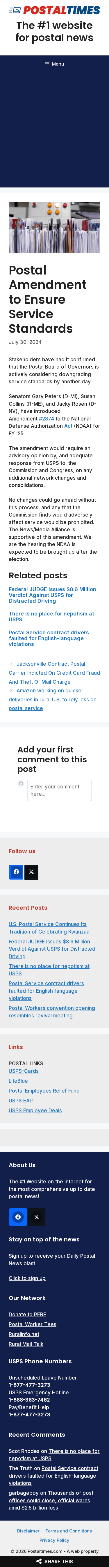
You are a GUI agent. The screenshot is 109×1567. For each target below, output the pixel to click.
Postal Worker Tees (32, 1324)
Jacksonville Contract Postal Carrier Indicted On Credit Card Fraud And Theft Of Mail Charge (54, 673)
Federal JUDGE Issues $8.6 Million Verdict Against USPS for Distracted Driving (52, 595)
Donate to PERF (27, 1314)
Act (68, 426)
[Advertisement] (54, 130)
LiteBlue (18, 1081)
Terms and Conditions (68, 1531)
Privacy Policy (54, 1540)
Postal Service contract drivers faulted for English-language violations (49, 638)
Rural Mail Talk (26, 1344)
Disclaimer (28, 1531)
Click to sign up (27, 1278)
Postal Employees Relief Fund (44, 1091)
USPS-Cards (24, 1071)
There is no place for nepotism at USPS (51, 616)
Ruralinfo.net (24, 1334)
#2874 (46, 419)
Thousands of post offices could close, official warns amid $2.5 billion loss (51, 1500)
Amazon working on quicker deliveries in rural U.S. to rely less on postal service (53, 699)
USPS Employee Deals (35, 1110)
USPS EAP (21, 1101)
